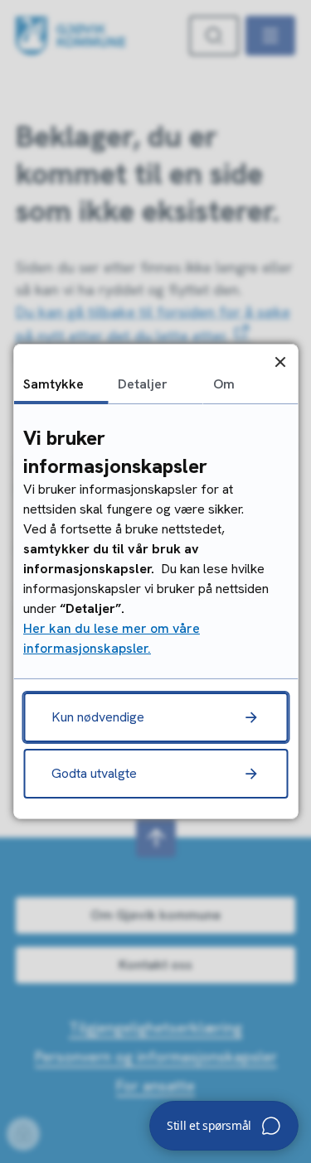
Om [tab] (224, 384)
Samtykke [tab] (53, 384)
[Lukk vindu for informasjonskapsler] (280, 361)
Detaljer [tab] (143, 384)
